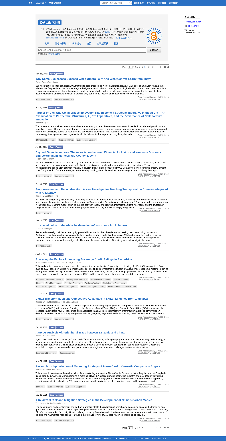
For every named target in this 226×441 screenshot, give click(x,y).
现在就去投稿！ (124, 37)
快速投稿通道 (55, 3)
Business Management (64, 99)
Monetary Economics (73, 283)
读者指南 (76, 43)
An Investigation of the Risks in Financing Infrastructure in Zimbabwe (81, 225)
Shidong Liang (42, 196)
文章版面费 (102, 43)
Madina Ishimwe (58, 262)
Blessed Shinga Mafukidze (47, 302)
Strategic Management (68, 286)
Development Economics (76, 280)
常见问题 (151, 3)
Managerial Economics (46, 140)
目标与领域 (60, 43)
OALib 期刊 (41, 3)
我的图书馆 (139, 3)
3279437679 (193, 26)
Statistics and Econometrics (114, 283)
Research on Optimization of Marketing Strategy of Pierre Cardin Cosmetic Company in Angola (98, 366)
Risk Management (53, 283)
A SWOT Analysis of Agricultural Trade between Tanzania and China (80, 332)
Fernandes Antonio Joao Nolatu (49, 370)
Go (136, 67)
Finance (39, 283)
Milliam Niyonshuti (43, 262)
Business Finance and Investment (122, 286)
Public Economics (121, 280)
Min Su (68, 262)
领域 (107, 32)
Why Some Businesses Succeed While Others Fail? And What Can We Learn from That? (93, 78)
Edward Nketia (78, 262)
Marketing (40, 387)
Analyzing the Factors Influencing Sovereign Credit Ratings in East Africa (84, 259)
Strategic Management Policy (93, 286)
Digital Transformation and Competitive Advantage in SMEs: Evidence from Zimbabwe (92, 298)
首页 (31, 3)
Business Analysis (43, 99)
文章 (47, 43)
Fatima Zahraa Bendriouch (47, 82)
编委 (89, 43)
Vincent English (42, 123)
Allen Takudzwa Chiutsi (68, 302)
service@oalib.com (55, 37)
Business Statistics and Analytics (49, 280)
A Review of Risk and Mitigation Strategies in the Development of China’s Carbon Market (94, 400)
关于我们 (162, 3)
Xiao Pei (61, 403)
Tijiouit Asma (41, 403)
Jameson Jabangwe (44, 229)
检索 (116, 43)
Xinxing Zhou (52, 403)
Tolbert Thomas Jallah (45, 159)
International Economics (100, 280)
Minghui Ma (53, 196)
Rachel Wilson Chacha (45, 336)
